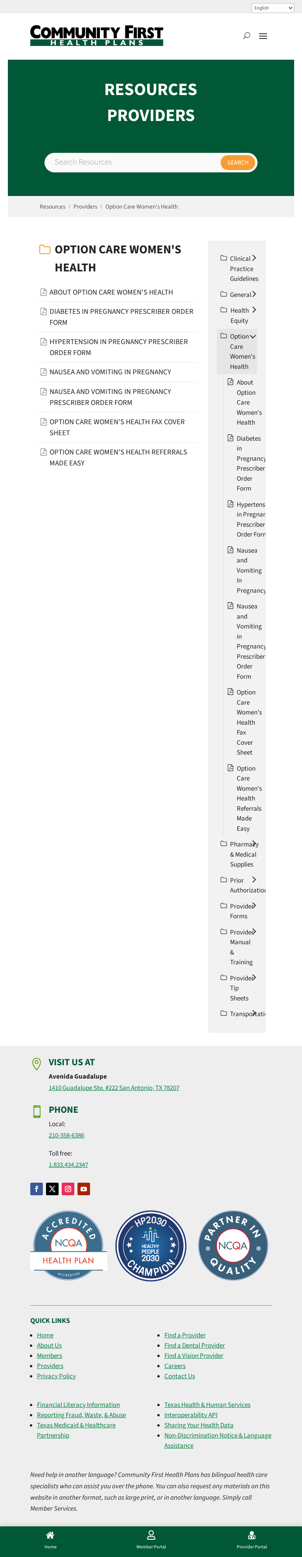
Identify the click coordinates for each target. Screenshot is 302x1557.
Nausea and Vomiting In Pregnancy (110, 372)
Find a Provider (185, 1335)
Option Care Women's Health (141, 206)
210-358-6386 (66, 1135)
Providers (85, 206)
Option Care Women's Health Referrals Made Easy (249, 798)
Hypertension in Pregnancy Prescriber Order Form (255, 520)
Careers (175, 1366)
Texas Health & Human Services (207, 1405)
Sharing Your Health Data (199, 1425)
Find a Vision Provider (193, 1356)
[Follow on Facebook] (36, 1189)
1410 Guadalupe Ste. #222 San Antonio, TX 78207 (114, 1088)
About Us (49, 1345)
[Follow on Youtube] (83, 1189)
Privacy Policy (56, 1376)
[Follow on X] (52, 1189)
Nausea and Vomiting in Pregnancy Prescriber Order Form (252, 641)
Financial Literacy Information (78, 1405)
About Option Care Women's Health (111, 292)
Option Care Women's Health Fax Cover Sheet (249, 722)
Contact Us (179, 1376)
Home (45, 1335)
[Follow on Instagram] (68, 1189)
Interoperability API (190, 1415)
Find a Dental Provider (194, 1345)
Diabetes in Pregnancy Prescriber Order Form (252, 464)
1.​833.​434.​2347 (68, 1165)
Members (49, 1356)
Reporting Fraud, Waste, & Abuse (81, 1415)
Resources (52, 206)
